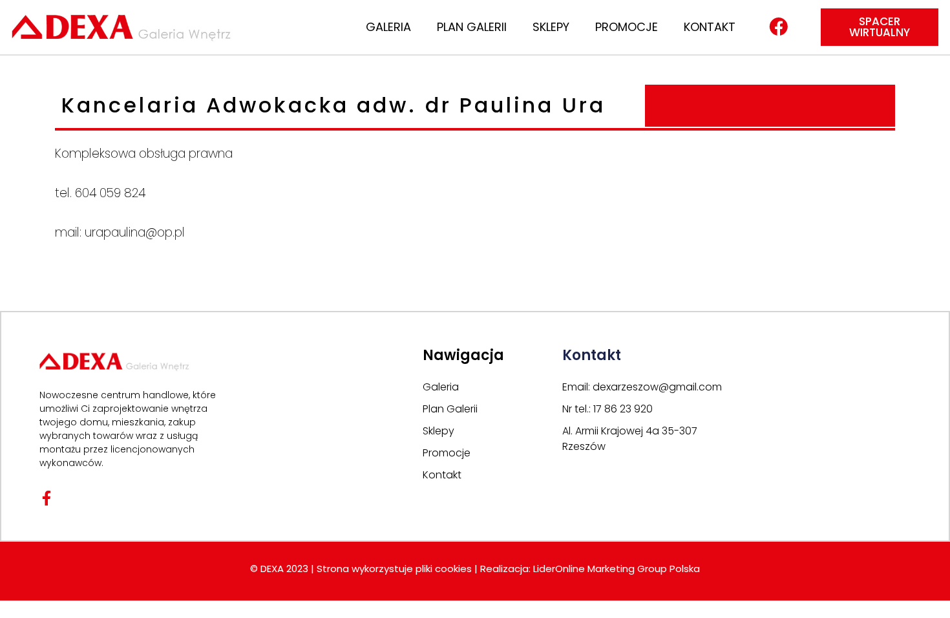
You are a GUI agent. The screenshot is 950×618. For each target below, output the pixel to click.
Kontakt (709, 27)
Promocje (626, 27)
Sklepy (551, 27)
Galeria (388, 27)
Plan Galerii (472, 27)
